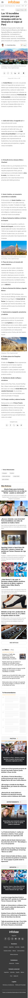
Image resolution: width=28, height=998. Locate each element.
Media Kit (16, 976)
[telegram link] (19, 939)
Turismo (12, 473)
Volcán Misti (16, 476)
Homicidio (15, 6)
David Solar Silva (11, 45)
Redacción (11, 963)
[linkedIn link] (22, 939)
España (22, 947)
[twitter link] (9, 939)
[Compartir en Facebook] (8, 73)
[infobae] (14, 2)
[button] (2, 2)
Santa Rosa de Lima (7, 6)
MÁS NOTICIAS (14, 642)
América (6, 947)
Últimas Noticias (14, 954)
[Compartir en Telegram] (18, 73)
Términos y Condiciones (8, 985)
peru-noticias (5, 479)
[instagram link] (12, 939)
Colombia (17, 947)
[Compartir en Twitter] (11, 73)
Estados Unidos (7, 950)
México (14, 950)
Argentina (11, 947)
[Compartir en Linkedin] (15, 73)
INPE (20, 6)
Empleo (17, 963)
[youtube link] (15, 939)
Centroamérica (20, 950)
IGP (23, 6)
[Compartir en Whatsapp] (4, 73)
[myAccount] (25, 2)
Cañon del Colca (6, 476)
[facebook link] (5, 939)
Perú (2, 10)
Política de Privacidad (20, 985)
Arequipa (4, 473)
